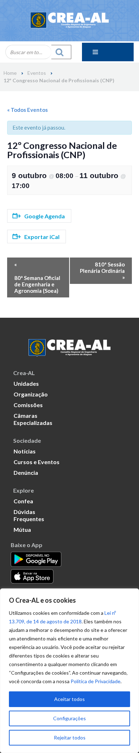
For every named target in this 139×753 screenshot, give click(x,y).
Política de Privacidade (95, 681)
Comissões (28, 404)
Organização (31, 394)
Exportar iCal (42, 236)
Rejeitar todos (70, 737)
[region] (69, 670)
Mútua (22, 529)
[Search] (61, 52)
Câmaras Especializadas (33, 419)
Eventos (36, 73)
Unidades (26, 383)
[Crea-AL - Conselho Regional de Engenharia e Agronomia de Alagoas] (69, 20)
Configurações (69, 718)
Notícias (25, 451)
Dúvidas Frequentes (29, 515)
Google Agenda (44, 216)
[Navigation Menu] (108, 52)
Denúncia (26, 472)
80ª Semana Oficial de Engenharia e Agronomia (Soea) (37, 284)
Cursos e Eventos (37, 461)
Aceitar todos (69, 699)
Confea (23, 501)
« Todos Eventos (27, 110)
